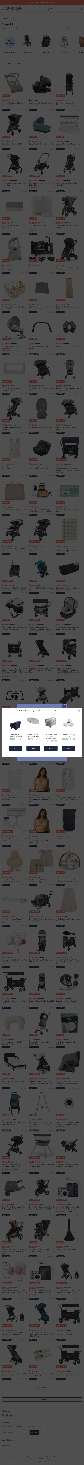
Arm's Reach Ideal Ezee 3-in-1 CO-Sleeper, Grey (51, 736)
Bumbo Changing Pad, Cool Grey (33, 735)
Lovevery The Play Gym (68, 735)
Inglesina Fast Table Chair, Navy (15, 735)
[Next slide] (77, 734)
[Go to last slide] (6, 734)
